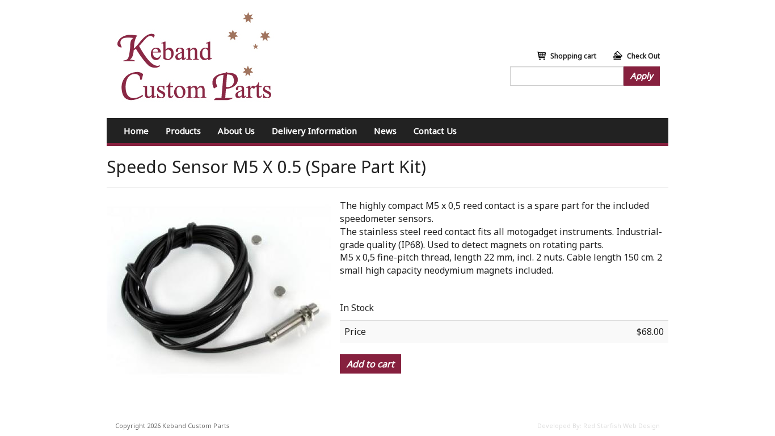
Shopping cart (573, 56)
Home (136, 130)
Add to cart (370, 364)
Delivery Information (314, 130)
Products (183, 130)
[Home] (194, 56)
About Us (236, 130)
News (385, 130)
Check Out (643, 56)
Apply (641, 75)
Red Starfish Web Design (621, 425)
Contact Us (435, 130)
